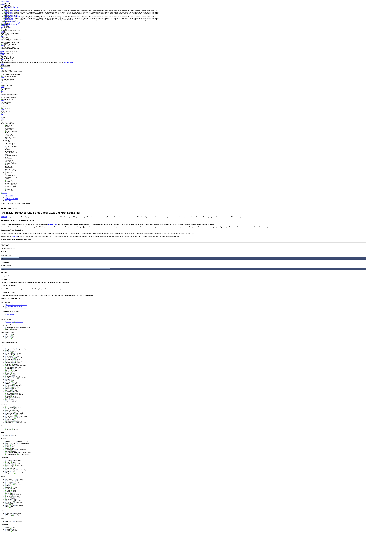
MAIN (2, 68)
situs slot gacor (52, 224)
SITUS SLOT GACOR (11, 199)
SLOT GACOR (9, 196)
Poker (11, 19)
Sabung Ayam (18, 23)
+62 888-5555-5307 (17, 306)
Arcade (12, 18)
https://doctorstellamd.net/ (19, 305)
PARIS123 (8, 200)
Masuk (2, 51)
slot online (15, 236)
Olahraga (14, 15)
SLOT (6, 197)
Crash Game (17, 16)
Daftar (2, 53)
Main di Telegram (5, 1)
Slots (10, 9)
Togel (10, 13)
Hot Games (15, 7)
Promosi (14, 24)
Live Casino (16, 10)
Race (10, 12)
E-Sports (13, 21)
